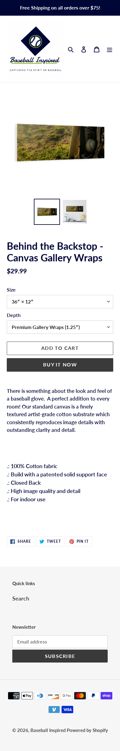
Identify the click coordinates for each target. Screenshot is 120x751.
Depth (14, 315)
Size (11, 289)
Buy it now (60, 364)
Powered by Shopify (87, 730)
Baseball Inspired (48, 730)
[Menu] (109, 49)
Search (20, 598)
